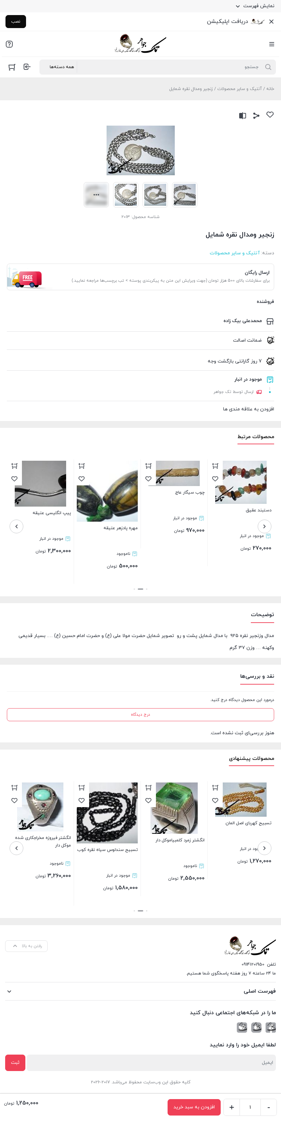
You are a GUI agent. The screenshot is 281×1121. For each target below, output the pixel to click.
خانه (270, 89)
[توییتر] (242, 1027)
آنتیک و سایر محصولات (239, 89)
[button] (146, 589)
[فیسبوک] (271, 1027)
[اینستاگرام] (256, 1027)
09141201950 (253, 964)
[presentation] (264, 526)
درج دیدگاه (140, 714)
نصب (15, 21)
